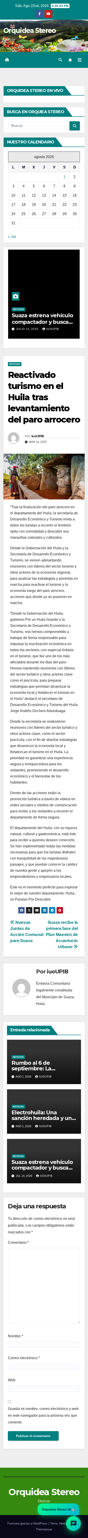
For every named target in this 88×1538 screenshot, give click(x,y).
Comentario (18, 1242)
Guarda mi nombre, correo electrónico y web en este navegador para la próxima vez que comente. (43, 1415)
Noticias (18, 309)
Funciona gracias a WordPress (28, 1523)
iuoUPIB (52, 329)
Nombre (15, 1336)
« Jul (12, 237)
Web (11, 1380)
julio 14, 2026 (27, 329)
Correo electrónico (24, 1358)
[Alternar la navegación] (80, 60)
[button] (60, 60)
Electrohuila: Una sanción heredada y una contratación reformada (43, 1118)
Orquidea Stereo (29, 30)
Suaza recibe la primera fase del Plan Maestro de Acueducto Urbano (62, 934)
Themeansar (44, 1529)
